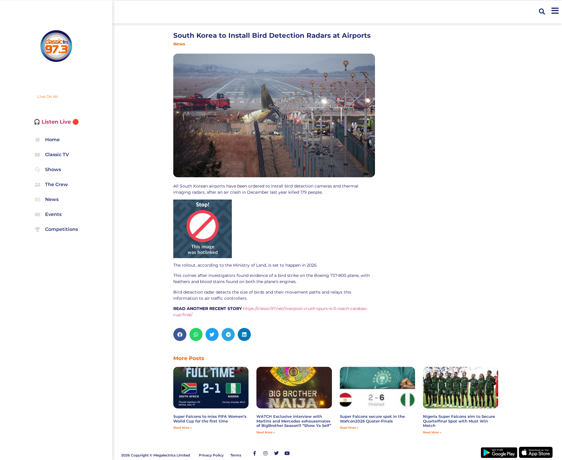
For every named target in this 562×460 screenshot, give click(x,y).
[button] (542, 12)
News (179, 44)
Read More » (182, 428)
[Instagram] (265, 453)
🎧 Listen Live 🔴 (56, 122)
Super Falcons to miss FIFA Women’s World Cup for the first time (209, 418)
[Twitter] (276, 453)
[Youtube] (287, 453)
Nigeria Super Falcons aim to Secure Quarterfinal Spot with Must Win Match (459, 421)
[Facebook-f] (254, 453)
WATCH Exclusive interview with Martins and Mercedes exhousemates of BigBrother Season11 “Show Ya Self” (293, 421)
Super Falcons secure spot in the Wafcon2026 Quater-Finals (372, 418)
